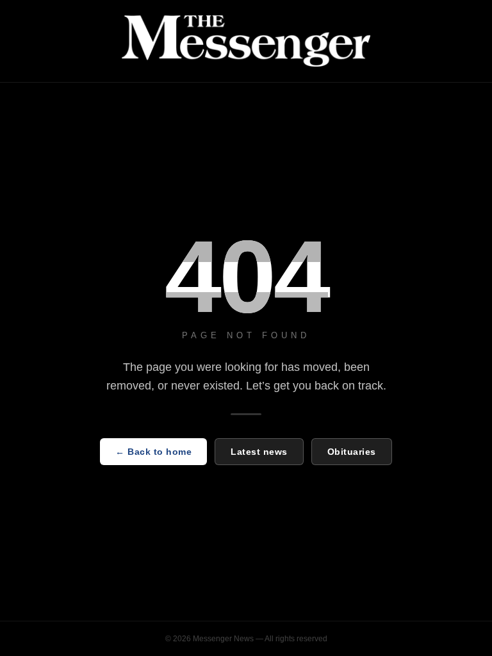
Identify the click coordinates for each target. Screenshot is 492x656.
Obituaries (351, 452)
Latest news (259, 452)
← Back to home (153, 452)
